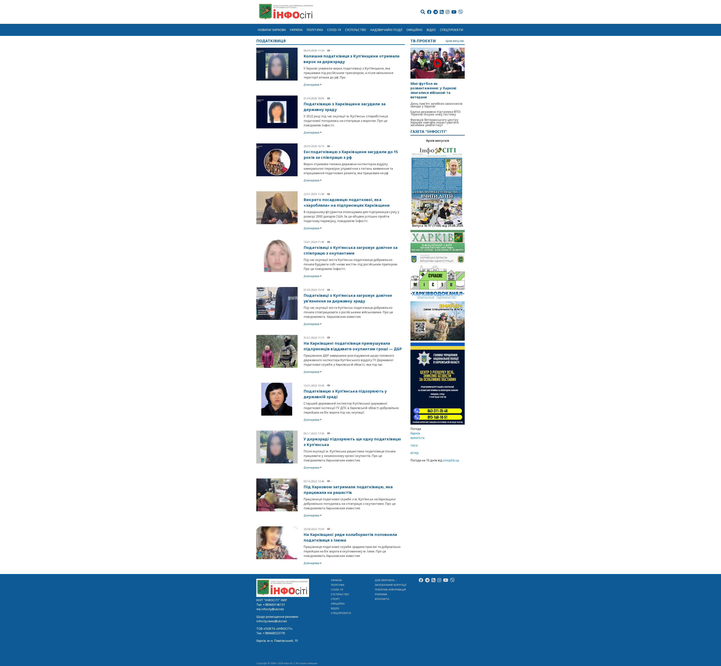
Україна (296, 30)
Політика (315, 30)
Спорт (335, 599)
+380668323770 (274, 633)
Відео (431, 30)
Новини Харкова (272, 30)
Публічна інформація (390, 589)
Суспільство (355, 30)
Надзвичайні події (386, 30)
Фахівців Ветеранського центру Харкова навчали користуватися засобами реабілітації (434, 122)
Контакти (382, 599)
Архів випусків (455, 41)
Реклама (381, 594)
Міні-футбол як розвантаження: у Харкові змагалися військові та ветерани (433, 90)
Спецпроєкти (451, 30)
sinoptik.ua (451, 460)
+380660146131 (274, 605)
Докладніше (312, 84)
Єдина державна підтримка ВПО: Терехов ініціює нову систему (435, 113)
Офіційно (415, 30)
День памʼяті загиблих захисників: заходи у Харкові (436, 105)
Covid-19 (334, 30)
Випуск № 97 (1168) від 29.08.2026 (437, 225)
